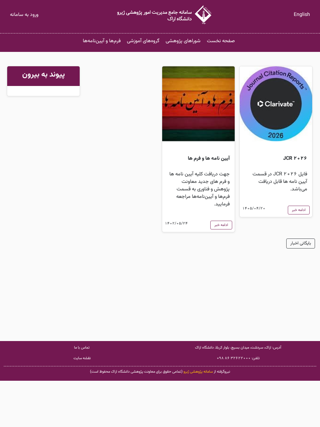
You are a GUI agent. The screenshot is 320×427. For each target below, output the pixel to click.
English (302, 15)
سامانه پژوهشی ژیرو (198, 371)
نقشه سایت (82, 358)
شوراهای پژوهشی (183, 41)
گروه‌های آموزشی (143, 41)
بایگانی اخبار (300, 243)
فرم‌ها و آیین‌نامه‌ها (102, 41)
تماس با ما (82, 347)
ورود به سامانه (24, 15)
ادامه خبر (299, 210)
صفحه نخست (221, 41)
